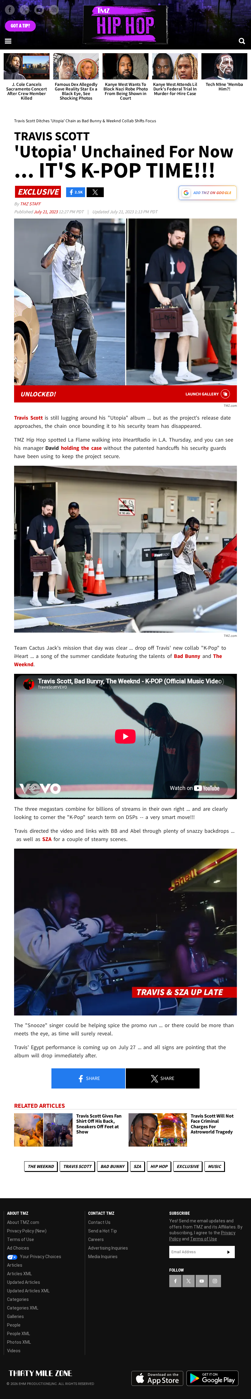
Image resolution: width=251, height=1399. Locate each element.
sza (137, 1166)
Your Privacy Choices (40, 1256)
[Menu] (8, 41)
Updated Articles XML (28, 1290)
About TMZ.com (23, 1222)
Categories (18, 1299)
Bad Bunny (112, 1166)
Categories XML (22, 1307)
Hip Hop (158, 1166)
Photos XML (19, 1342)
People (14, 1325)
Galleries (15, 1316)
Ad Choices (18, 1248)
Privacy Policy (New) (27, 1230)
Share (92, 1078)
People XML (18, 1333)
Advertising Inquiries (108, 1248)
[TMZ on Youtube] (39, 10)
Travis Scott (77, 1166)
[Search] (242, 41)
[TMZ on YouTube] (202, 1281)
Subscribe (229, 1252)
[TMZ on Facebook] (10, 10)
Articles (14, 1265)
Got (20, 26)
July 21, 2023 (46, 212)
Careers (96, 1239)
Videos (14, 1350)
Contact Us (99, 1222)
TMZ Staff (30, 204)
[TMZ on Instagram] (54, 10)
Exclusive (188, 1166)
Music (214, 1166)
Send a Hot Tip (102, 1230)
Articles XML (19, 1273)
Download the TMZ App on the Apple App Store (157, 1378)
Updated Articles (23, 1282)
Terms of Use (20, 1239)
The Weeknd (41, 1166)
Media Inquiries (103, 1256)
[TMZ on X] (24, 10)
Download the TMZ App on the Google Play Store (212, 1378)
